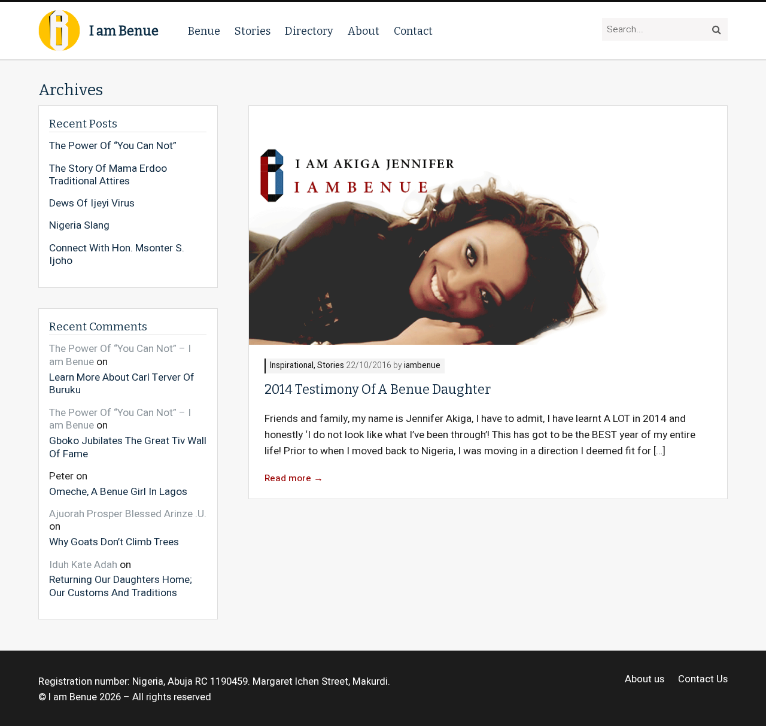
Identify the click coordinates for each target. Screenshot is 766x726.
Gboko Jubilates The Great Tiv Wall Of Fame (127, 446)
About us (644, 680)
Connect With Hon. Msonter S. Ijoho (116, 255)
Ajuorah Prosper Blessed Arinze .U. (127, 513)
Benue (204, 31)
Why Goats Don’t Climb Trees (114, 541)
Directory (309, 31)
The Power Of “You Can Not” (113, 146)
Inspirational (292, 366)
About (363, 31)
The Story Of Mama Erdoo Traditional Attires (108, 175)
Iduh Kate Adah (83, 564)
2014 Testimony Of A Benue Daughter (378, 389)
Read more (294, 478)
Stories (252, 31)
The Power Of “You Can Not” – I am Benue (120, 355)
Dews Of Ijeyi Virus (92, 203)
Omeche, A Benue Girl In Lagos (118, 491)
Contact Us (703, 680)
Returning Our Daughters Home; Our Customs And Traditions (120, 585)
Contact (413, 31)
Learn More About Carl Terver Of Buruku (121, 383)
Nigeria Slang (79, 225)
